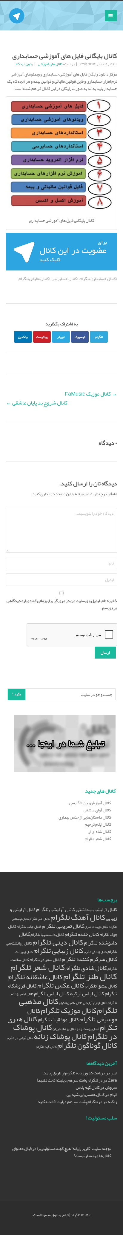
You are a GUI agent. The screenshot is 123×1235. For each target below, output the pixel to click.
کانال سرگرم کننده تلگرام (89, 959)
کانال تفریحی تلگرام (63, 926)
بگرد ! (16, 694)
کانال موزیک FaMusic (91, 393)
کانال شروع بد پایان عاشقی (36, 402)
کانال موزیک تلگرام (68, 1010)
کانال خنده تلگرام (82, 934)
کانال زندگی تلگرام (95, 952)
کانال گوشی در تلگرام (20, 1038)
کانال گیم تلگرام (46, 1046)
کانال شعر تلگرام (37, 967)
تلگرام (99, 336)
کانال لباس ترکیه (87, 993)
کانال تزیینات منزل (96, 926)
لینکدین (23, 336)
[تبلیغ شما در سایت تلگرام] (65, 745)
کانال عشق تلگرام (101, 986)
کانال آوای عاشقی (97, 810)
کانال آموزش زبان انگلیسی (90, 803)
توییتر (60, 336)
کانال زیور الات (24, 952)
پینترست (41, 336)
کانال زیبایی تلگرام (58, 950)
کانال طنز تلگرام (90, 976)
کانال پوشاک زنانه (60, 1036)
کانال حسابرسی (64, 278)
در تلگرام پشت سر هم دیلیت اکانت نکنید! (70, 1080)
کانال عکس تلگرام (60, 985)
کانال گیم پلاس (88, 1087)
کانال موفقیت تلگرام (58, 1019)
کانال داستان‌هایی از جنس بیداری (85, 817)
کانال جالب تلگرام (29, 926)
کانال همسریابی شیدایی (85, 1094)
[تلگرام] (16, 8)
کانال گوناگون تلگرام (87, 1045)
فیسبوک (80, 336)
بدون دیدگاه (24, 63)
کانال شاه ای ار (99, 831)
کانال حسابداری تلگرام (98, 278)
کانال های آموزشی (50, 63)
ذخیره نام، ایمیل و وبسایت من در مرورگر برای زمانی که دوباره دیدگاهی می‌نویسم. (62, 604)
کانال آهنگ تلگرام (77, 917)
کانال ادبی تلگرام (40, 919)
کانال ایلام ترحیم (98, 824)
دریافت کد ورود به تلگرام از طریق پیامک (74, 1073)
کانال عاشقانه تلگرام (35, 977)
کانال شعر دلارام (98, 838)
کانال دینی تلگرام (58, 942)
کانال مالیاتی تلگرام (34, 278)
